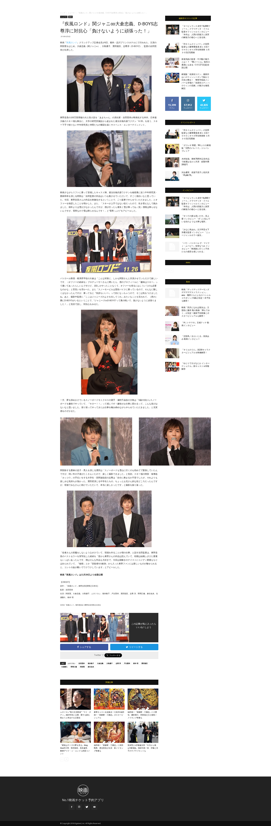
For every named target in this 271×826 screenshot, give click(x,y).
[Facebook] (71, 807)
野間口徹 (74, 667)
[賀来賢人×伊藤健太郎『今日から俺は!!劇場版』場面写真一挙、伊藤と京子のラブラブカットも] (143, 732)
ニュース (71, 13)
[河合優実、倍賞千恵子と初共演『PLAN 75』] (172, 176)
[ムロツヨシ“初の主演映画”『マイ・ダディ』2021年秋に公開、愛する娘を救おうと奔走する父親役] (75, 699)
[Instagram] (79, 807)
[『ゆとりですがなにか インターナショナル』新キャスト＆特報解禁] (172, 367)
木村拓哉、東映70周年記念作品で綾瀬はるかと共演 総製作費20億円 (195, 162)
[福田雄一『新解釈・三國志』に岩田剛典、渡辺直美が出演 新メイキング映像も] (109, 732)
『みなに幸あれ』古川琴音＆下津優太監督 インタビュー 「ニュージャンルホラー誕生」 (196, 232)
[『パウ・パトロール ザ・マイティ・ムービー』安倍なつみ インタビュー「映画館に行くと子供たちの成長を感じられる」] (172, 247)
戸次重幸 (127, 663)
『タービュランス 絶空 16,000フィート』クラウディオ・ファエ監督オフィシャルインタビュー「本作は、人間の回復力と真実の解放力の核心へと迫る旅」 (196, 31)
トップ (62, 13)
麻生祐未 (91, 667)
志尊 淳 (118, 663)
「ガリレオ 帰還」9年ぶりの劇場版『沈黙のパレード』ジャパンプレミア (196, 148)
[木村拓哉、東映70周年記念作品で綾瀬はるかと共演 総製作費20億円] (172, 162)
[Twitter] (87, 807)
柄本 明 (135, 663)
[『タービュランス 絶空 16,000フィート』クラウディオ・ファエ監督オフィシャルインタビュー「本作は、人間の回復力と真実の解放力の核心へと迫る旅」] (172, 30)
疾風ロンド (71, 42)
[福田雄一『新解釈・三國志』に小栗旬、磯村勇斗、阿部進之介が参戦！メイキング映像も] (143, 699)
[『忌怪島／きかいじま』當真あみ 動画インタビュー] (172, 340)
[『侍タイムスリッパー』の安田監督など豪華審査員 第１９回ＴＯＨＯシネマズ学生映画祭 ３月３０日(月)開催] (172, 47)
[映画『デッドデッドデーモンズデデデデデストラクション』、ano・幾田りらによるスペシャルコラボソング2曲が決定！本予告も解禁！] (172, 293)
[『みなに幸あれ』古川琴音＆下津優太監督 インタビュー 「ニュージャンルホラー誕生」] (172, 233)
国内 (70, 17)
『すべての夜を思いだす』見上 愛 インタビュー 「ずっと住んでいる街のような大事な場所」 (196, 219)
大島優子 (109, 663)
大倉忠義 (100, 663)
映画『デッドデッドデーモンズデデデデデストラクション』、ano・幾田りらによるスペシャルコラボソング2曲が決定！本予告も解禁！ (196, 295)
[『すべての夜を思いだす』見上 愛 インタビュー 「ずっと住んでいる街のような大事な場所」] (172, 219)
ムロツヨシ (71, 663)
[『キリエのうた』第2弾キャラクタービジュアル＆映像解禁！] (172, 353)
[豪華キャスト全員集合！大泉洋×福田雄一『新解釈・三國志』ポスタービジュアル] (109, 699)
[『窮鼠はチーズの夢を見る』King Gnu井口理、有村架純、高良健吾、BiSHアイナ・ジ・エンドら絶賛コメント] (75, 732)
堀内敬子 (91, 663)
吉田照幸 (81, 663)
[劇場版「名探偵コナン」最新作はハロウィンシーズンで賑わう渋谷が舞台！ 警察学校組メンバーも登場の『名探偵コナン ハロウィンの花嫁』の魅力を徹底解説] (172, 78)
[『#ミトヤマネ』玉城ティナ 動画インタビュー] (172, 326)
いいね (172, 98)
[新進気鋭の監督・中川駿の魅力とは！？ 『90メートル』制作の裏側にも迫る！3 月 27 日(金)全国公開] (172, 63)
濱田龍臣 (144, 663)
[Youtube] (94, 807)
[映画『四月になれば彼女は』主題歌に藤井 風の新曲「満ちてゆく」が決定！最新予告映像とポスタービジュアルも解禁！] (172, 311)
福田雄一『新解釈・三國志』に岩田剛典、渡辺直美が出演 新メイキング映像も (108, 748)
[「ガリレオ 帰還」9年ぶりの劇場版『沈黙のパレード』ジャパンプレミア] (172, 149)
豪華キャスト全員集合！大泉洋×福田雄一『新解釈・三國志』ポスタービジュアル (109, 715)
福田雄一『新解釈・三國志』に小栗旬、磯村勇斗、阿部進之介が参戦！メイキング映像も (142, 715)
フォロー (188, 98)
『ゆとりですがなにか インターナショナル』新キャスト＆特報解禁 (196, 366)
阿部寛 (82, 667)
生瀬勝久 (64, 667)
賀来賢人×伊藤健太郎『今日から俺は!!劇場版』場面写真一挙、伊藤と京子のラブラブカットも (143, 748)
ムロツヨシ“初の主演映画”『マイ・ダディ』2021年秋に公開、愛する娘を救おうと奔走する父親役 (75, 715)
